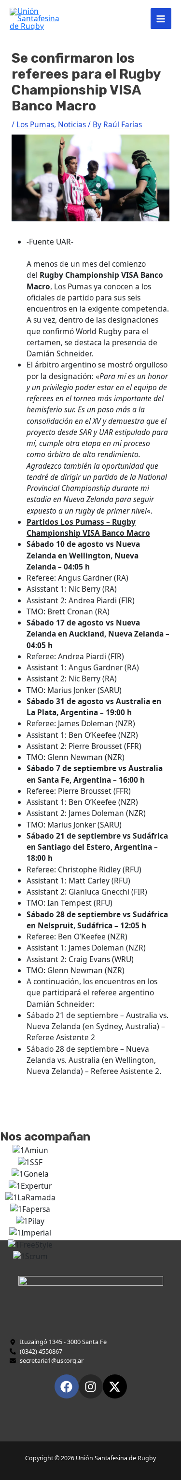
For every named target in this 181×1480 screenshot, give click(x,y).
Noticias (72, 124)
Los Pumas (35, 124)
